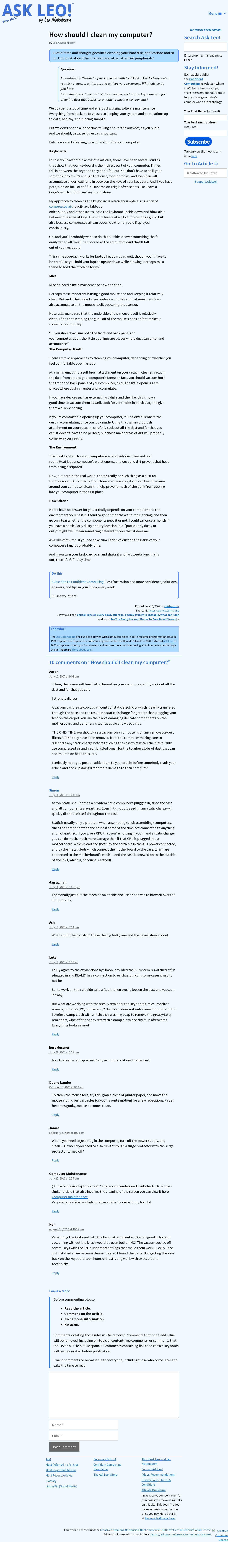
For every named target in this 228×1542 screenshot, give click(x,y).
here (194, 156)
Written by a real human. (205, 30)
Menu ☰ (215, 13)
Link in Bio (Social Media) (61, 1486)
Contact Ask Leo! (152, 1469)
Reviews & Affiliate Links (160, 1518)
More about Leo (81, 649)
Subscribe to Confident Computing (78, 581)
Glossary (51, 1481)
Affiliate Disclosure (154, 1490)
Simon (54, 790)
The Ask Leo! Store (105, 1475)
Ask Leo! (168, 641)
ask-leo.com (171, 606)
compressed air (60, 206)
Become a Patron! (105, 1459)
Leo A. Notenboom (64, 42)
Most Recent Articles (59, 1475)
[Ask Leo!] (40, 13)
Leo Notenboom (65, 636)
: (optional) (202, 111)
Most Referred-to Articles (62, 1465)
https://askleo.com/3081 (164, 610)
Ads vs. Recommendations (158, 1475)
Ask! (48, 1459)
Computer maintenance (70, 1196)
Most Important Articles (61, 1470)
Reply (55, 777)
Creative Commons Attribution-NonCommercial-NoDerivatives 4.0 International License (155, 1530)
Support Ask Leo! (206, 182)
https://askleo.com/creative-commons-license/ (181, 1534)
